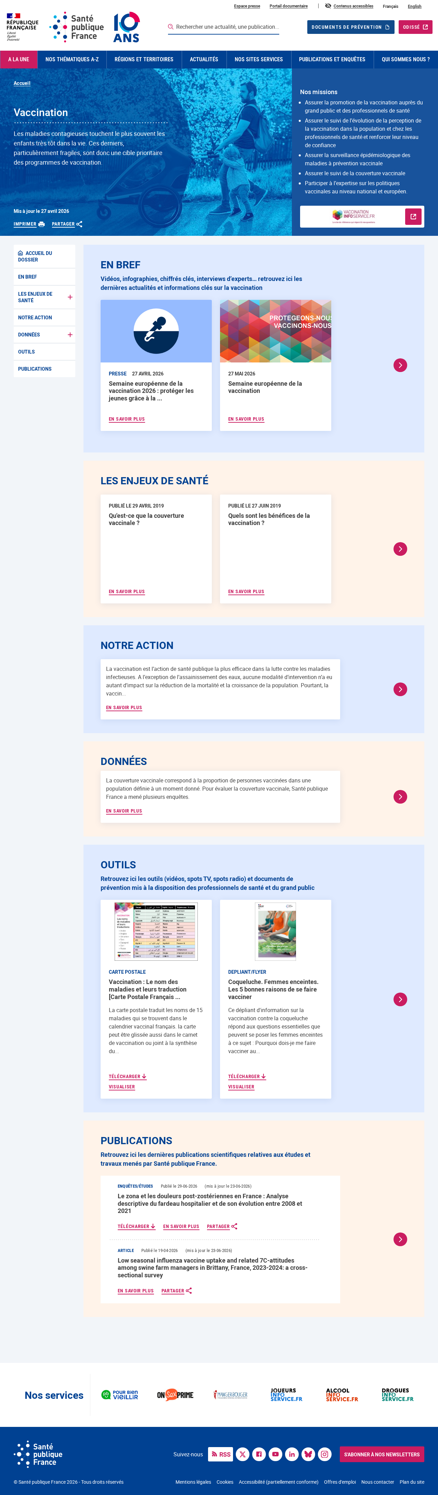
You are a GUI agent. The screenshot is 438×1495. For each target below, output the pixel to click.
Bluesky (310, 1453)
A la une (18, 59)
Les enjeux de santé (35, 297)
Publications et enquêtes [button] (332, 59)
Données (29, 334)
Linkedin (293, 1453)
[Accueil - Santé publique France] (72, 27)
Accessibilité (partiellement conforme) (279, 1482)
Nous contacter (377, 1482)
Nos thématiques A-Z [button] (72, 59)
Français (390, 6)
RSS (225, 1454)
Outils (26, 351)
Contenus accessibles (353, 6)
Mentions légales (193, 1482)
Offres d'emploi (340, 1482)
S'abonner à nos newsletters (382, 1454)
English (415, 6)
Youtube (277, 1453)
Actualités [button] (204, 59)
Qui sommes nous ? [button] (406, 59)
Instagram (326, 1453)
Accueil (22, 83)
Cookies (225, 1482)
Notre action (35, 317)
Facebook (261, 1453)
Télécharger (125, 1076)
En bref (27, 276)
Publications (35, 369)
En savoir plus (124, 707)
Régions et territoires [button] (144, 59)
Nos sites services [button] (259, 59)
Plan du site (412, 1482)
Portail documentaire (289, 6)
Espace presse (247, 6)
